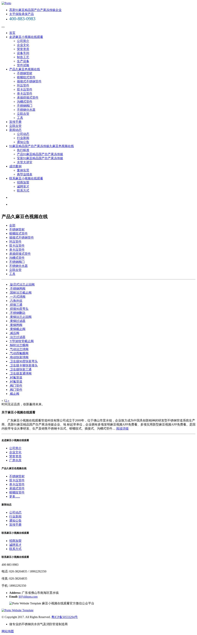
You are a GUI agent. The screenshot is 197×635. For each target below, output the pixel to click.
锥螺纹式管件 (26, 77)
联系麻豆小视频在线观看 (26, 178)
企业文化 (23, 45)
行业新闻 (23, 138)
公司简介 (23, 41)
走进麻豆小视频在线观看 (26, 37)
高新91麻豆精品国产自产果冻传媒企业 (35, 10)
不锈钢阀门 (24, 105)
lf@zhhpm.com (28, 596)
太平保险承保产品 (21, 14)
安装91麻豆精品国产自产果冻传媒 (40, 158)
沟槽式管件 (24, 101)
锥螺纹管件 (17, 492)
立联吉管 (23, 113)
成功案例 (15, 166)
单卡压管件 (24, 93)
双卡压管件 (24, 89)
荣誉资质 (23, 49)
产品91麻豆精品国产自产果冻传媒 (40, 154)
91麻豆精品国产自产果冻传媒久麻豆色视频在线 (41, 146)
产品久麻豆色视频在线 (24, 69)
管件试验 (23, 65)
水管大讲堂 (24, 162)
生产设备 (23, 61)
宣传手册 (15, 121)
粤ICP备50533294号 (64, 617)
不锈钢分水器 (26, 109)
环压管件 (23, 85)
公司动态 (23, 134)
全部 (12, 225)
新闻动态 (15, 130)
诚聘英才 (23, 186)
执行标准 (23, 150)
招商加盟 (23, 182)
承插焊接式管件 (27, 97)
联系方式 (23, 190)
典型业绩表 (24, 174)
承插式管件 (17, 488)
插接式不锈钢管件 (29, 81)
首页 (12, 32)
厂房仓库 (15, 460)
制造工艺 (23, 57)
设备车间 (23, 53)
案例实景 (23, 170)
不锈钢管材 (24, 73)
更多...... (14, 496)
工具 (20, 117)
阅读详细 (122, 428)
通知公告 (23, 142)
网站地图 (8, 631)
